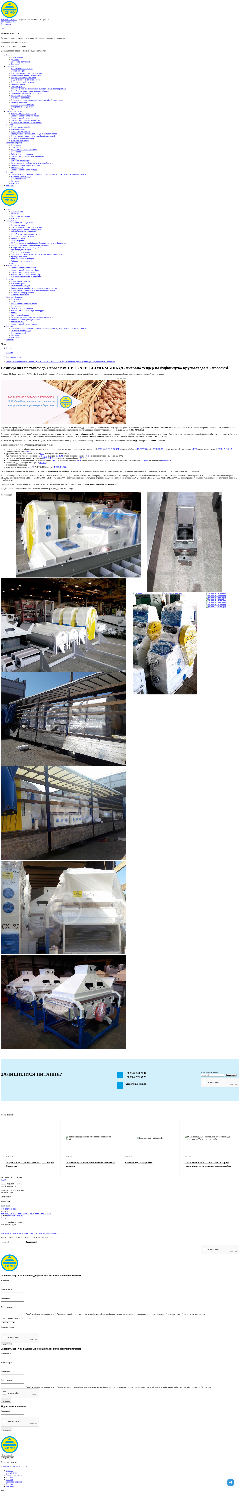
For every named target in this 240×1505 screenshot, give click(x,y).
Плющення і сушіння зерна (22, 82)
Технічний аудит (18, 129)
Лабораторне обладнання (21, 107)
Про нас (9, 55)
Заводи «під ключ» (14, 111)
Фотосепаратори (18, 86)
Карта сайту (6, 1233)
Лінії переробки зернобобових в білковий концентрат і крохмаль (38, 89)
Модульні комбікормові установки (25, 165)
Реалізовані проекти (14, 143)
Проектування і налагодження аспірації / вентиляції (33, 136)
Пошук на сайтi (7, 1458)
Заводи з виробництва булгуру (24, 170)
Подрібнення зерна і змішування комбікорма (30, 91)
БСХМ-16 (117, 449)
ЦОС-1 (83, 458)
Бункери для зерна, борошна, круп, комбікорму (22, 103)
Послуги (9, 125)
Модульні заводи (18, 84)
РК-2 (42, 454)
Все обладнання (25, 68)
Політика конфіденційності (24, 1233)
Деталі (13, 109)
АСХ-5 (229, 449)
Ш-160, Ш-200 (60, 467)
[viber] (2, 1207)
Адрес (3, 1179)
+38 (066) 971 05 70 (136, 1077)
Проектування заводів (20, 127)
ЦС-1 (106, 460)
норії (30, 467)
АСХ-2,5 (221, 449)
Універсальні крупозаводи (22, 154)
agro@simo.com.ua (8, 22)
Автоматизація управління (22, 138)
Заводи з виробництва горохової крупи (27, 156)
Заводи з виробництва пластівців (25, 116)
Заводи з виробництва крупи (23, 113)
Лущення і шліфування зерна (23, 77)
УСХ (87, 456)
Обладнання (11, 66)
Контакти (10, 185)
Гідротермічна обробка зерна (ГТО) (26, 75)
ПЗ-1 (40, 456)
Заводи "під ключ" (20, 1466)
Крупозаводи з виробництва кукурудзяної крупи (32, 163)
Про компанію (17, 57)
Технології (15, 64)
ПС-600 (42, 463)
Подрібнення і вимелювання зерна (25, 80)
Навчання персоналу (20, 140)
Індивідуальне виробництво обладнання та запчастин (34, 134)
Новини (9, 172)
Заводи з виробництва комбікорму (25, 120)
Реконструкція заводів (20, 131)
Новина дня (6, 24)
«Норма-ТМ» (166, 460)
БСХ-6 (109, 449)
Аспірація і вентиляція (20, 98)
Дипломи (15, 59)
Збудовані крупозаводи (21, 176)
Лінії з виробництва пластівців (24, 149)
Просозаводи (16, 152)
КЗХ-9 (145, 460)
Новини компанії (18, 179)
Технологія (15, 183)
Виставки (15, 181)
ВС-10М (59, 456)
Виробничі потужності (20, 62)
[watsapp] (7, 1207)
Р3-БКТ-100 (142, 449)
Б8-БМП (28, 451)
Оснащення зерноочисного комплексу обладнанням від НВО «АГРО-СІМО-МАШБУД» (48, 174)
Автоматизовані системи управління (26, 122)
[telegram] (5, 1207)
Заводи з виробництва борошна (24, 118)
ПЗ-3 (45, 456)
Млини (14, 158)
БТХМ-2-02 (158, 449)
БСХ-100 (101, 449)
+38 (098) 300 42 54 (43, 1213)
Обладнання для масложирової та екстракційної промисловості (38, 100)
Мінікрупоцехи (17, 167)
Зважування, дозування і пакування (26, 93)
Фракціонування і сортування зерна (26, 73)
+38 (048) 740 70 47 (9, 19)
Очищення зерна (18, 71)
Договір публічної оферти (47, 1233)
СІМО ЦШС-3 (48, 458)
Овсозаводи (16, 147)
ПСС (195, 449)
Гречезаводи (16, 145)
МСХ (78, 460)
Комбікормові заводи (20, 161)
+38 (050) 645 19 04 (9, 1209)
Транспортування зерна (21, 95)
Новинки (15, 68)
